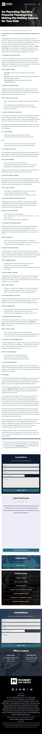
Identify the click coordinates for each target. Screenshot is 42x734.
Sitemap (27, 719)
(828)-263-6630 (31, 697)
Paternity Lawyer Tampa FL (23, 714)
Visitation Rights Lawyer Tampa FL (30, 704)
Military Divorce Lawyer (21, 601)
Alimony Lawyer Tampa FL (15, 704)
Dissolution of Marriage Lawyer (21, 590)
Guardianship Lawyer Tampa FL (25, 706)
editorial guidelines (22, 443)
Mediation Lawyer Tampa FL (10, 706)
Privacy (31, 719)
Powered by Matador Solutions (16, 719)
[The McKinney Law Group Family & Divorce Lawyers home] (7, 4)
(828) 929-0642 (31, 661)
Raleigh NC (21, 699)
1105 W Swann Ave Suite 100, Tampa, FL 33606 (10, 658)
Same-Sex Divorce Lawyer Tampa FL (25, 708)
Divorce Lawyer (21, 586)
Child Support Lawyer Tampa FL (10, 701)
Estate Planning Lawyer (21, 594)
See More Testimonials (21, 550)
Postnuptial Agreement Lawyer (21, 597)
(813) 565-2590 (30, 4)
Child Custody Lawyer (21, 582)
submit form (21, 490)
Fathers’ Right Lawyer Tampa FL (26, 701)
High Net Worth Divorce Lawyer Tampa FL (17, 712)
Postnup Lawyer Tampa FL (20, 710)
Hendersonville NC (30, 699)
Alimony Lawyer (21, 578)
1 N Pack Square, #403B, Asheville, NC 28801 (31, 658)
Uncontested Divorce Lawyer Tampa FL (20, 703)
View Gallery (21, 565)
